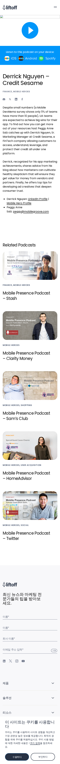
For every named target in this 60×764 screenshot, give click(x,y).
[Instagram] (16, 661)
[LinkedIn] (4, 661)
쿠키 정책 (35, 743)
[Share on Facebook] (22, 99)
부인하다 (43, 756)
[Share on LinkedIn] (16, 99)
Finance (7, 91)
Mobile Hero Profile (19, 203)
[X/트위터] (10, 661)
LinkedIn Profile (38, 199)
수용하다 (17, 757)
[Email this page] (4, 99)
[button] (55, 7)
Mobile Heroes (21, 91)
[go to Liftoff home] (10, 7)
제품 (5, 683)
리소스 (7, 712)
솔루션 (7, 698)
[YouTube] (23, 661)
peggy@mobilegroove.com (31, 211)
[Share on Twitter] (10, 99)
